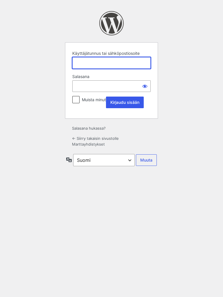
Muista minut (94, 99)
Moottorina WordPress (111, 23)
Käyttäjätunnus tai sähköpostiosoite (106, 53)
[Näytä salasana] (145, 86)
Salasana (80, 76)
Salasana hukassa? (89, 128)
